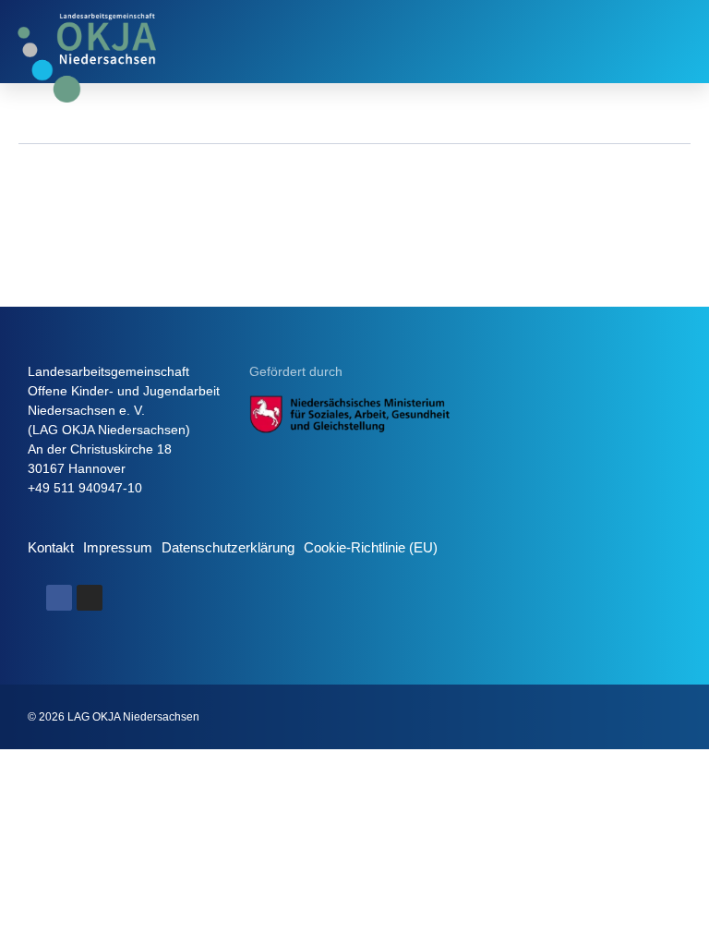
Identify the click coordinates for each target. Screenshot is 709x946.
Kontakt (51, 547)
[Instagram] (89, 598)
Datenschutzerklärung (228, 547)
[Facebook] (59, 598)
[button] (679, 41)
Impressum (117, 547)
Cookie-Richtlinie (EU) (371, 547)
